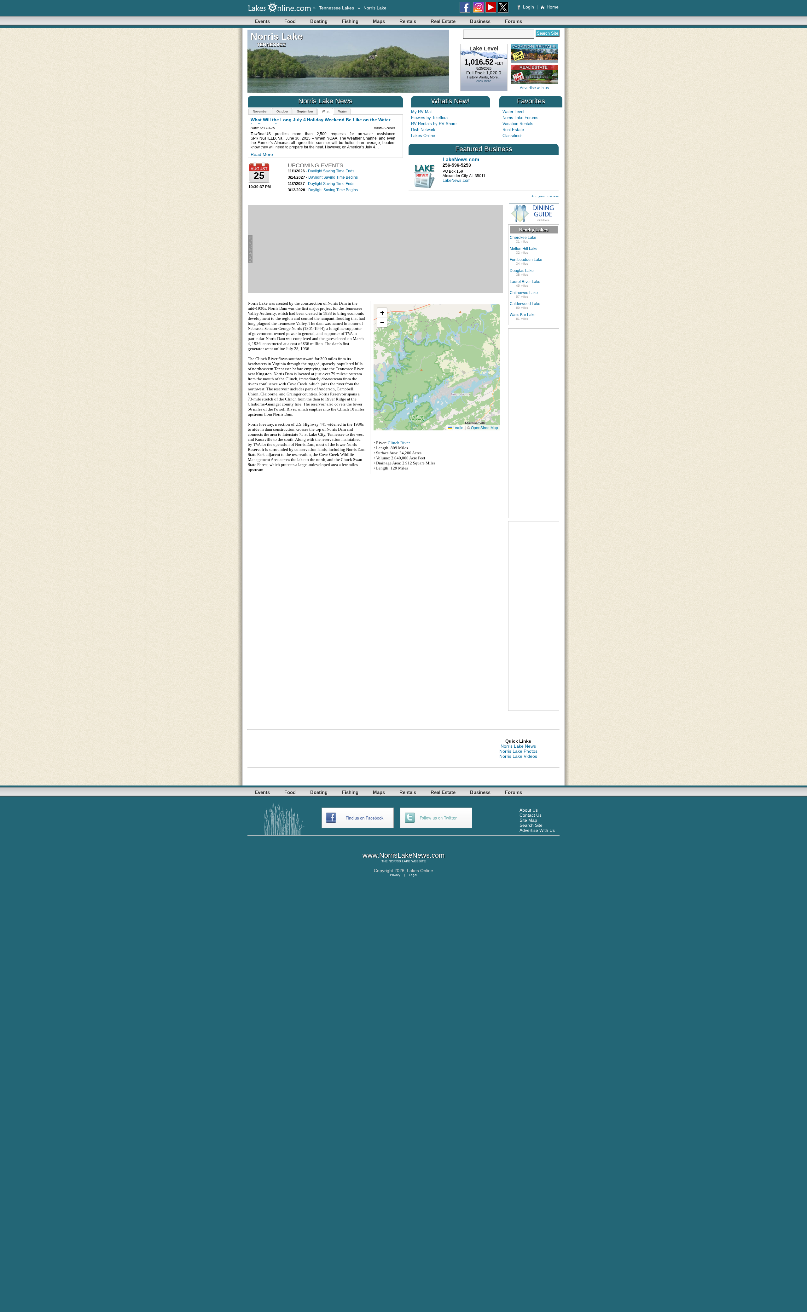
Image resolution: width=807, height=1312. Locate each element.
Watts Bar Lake (523, 315)
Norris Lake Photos (518, 751)
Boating (319, 21)
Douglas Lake (522, 270)
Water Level (513, 111)
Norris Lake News (518, 746)
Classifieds (512, 135)
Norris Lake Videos (518, 756)
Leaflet (458, 427)
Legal (413, 875)
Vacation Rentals (517, 123)
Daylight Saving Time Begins (333, 177)
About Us (529, 810)
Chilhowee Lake (524, 293)
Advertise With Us (537, 830)
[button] (382, 313)
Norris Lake (374, 7)
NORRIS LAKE (399, 861)
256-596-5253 (457, 165)
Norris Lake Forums (520, 117)
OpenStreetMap (484, 427)
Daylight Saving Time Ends (331, 171)
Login (528, 6)
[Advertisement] (378, 249)
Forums (513, 21)
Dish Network (423, 129)
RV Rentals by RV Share (433, 123)
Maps (379, 21)
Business (480, 21)
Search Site (531, 825)
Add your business (545, 196)
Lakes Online (423, 135)
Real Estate (443, 21)
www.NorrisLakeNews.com (403, 855)
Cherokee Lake (523, 237)
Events (262, 21)
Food (290, 21)
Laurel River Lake (525, 281)
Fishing (350, 21)
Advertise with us (534, 88)
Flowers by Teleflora (429, 117)
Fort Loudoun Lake (526, 259)
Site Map (528, 820)
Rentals (407, 21)
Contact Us (531, 815)
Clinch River (399, 442)
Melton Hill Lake (523, 248)
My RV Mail (422, 111)
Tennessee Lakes (336, 7)
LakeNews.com (457, 180)
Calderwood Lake (525, 304)
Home (553, 6)
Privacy (395, 875)
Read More (262, 154)
